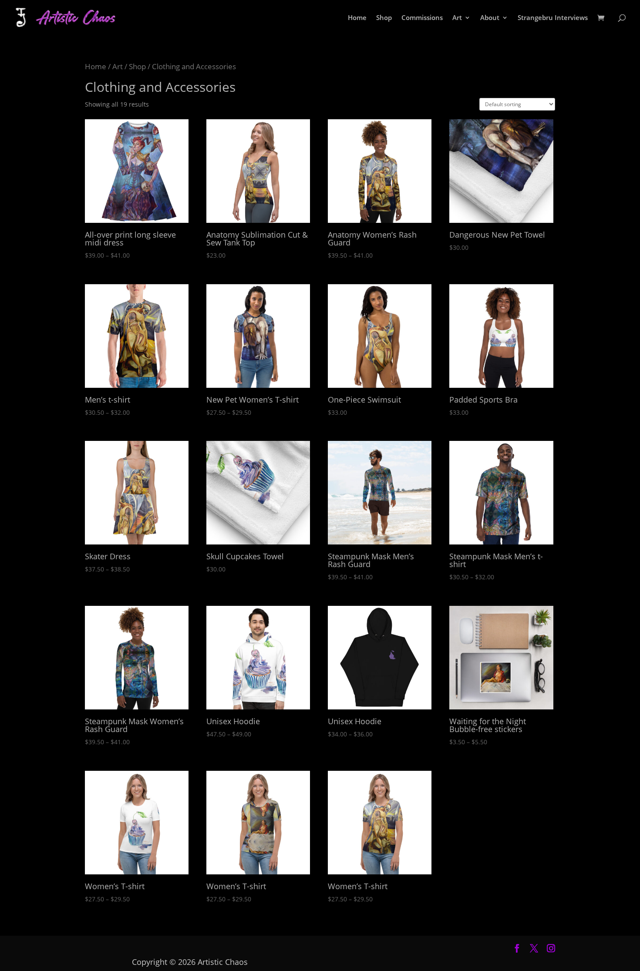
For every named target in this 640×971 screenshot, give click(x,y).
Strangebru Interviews (553, 18)
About (489, 18)
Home (357, 18)
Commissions (422, 18)
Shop (384, 18)
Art (457, 18)
